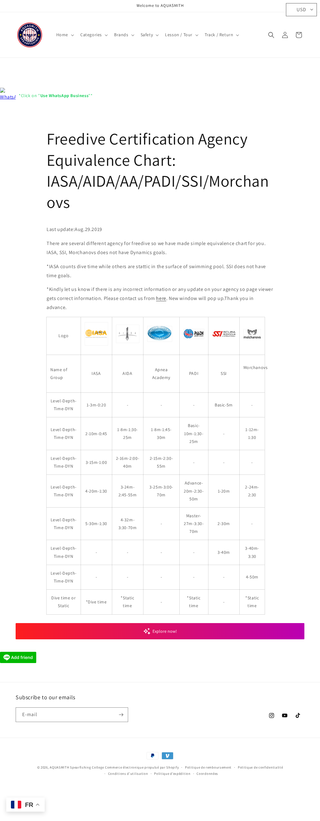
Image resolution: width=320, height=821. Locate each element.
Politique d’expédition (172, 773)
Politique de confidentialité (260, 767)
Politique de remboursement (208, 767)
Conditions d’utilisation (128, 773)
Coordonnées (207, 773)
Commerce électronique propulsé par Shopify (142, 767)
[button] (64, 34)
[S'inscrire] (121, 714)
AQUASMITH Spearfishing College (77, 767)
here (161, 298)
